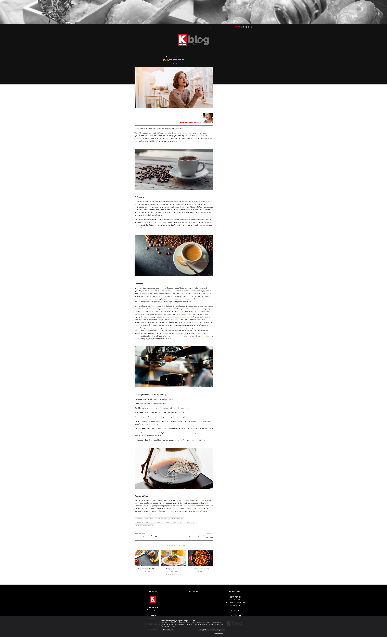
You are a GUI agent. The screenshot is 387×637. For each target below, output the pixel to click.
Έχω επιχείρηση (219, 27)
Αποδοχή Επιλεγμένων (217, 630)
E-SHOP (237, 27)
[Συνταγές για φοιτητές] (200, 558)
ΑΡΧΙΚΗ (137, 27)
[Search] (251, 27)
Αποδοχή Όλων (168, 630)
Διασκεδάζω (152, 27)
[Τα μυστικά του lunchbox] (147, 558)
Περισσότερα (218, 633)
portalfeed (149, 518)
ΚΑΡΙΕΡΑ (153, 615)
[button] (137, 562)
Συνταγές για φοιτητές (201, 569)
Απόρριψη (203, 629)
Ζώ (143, 27)
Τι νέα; (208, 27)
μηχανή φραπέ (205, 336)
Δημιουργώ (187, 27)
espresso (139, 518)
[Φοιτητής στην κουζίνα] (173, 558)
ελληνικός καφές (161, 518)
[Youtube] (248, 27)
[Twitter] (243, 27)
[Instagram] (246, 27)
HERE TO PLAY (234, 600)
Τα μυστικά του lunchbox (147, 569)
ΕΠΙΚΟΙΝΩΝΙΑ (234, 605)
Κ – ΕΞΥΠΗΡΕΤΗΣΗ (234, 597)
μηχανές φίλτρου (190, 506)
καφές (168, 522)
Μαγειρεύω (164, 27)
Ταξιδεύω (175, 27)
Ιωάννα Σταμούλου (177, 518)
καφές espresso (178, 522)
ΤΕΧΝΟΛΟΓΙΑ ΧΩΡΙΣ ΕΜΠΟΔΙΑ (234, 602)
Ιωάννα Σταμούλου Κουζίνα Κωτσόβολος (149, 522)
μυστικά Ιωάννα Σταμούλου (144, 525)
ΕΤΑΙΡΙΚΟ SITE (152, 607)
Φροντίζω (198, 27)
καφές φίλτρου (192, 522)
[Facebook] (241, 27)
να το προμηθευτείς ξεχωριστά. (181, 317)
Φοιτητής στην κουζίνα (173, 569)
